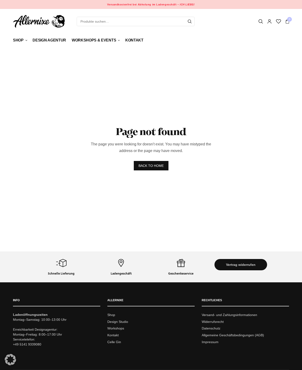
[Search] (189, 21)
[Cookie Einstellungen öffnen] (10, 364)
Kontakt (134, 40)
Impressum (210, 342)
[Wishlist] (278, 21)
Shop (18, 40)
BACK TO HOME (151, 166)
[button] (240, 264)
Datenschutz (211, 328)
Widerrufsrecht (213, 322)
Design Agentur (49, 40)
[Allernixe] (39, 21)
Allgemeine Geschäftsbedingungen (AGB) (233, 335)
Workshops (115, 328)
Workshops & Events (94, 40)
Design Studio (117, 322)
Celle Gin (114, 342)
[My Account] (269, 21)
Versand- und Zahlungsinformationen (229, 315)
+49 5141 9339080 (27, 344)
